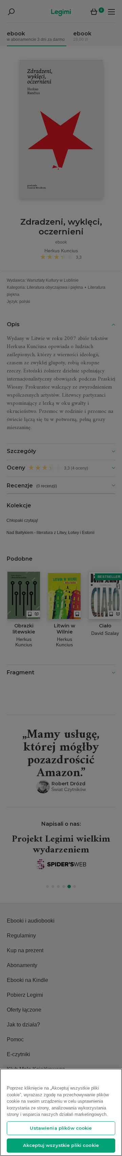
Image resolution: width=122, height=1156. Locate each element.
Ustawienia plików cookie (61, 1128)
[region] (61, 1112)
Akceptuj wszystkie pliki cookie (61, 1145)
